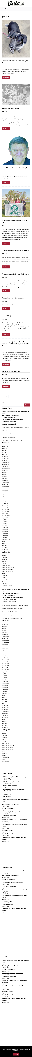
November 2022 (5, 535)
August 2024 (5, 494)
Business (4, 555)
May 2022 (4, 547)
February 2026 (5, 458)
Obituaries (4, 575)
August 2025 (5, 470)
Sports (3, 581)
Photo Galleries (5, 579)
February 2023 (5, 529)
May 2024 (4, 500)
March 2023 (5, 527)
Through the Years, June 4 (10, 108)
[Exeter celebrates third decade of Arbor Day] (16, 203)
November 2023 (5, 512)
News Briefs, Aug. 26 (7, 830)
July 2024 (4, 496)
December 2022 (5, 533)
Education (4, 559)
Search (3, 402)
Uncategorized (5, 583)
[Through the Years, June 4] (16, 94)
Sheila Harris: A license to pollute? (20, 427)
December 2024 (5, 486)
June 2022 (4, 545)
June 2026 (4, 450)
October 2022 (5, 537)
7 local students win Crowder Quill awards (15, 274)
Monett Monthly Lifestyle (8, 567)
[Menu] (2, 8)
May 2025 (4, 476)
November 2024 (5, 488)
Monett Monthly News (7, 569)
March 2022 (5, 549)
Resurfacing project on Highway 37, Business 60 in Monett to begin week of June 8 (16, 344)
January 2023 (5, 531)
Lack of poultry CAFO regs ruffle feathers (12, 419)
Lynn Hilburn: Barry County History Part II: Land (15, 169)
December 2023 (5, 510)
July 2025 (4, 472)
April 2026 (4, 454)
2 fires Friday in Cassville (8, 417)
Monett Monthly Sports (7, 571)
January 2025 (5, 484)
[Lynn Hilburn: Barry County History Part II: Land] (16, 150)
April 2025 (4, 478)
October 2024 (5, 490)
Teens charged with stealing (9, 421)
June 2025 (4, 474)
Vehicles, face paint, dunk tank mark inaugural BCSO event (16, 777)
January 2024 (5, 508)
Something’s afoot (11, 437)
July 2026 (4, 448)
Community (5, 557)
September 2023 (6, 516)
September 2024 (6, 492)
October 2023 (5, 514)
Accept (16, 1054)
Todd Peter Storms (16, 434)
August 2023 (5, 517)
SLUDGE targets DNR (16, 440)
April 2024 (4, 502)
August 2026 (5, 446)
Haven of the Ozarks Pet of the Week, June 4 (15, 62)
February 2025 (5, 482)
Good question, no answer (16, 431)
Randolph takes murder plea (11, 371)
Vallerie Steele (5, 431)
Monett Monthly (6, 565)
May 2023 (4, 523)
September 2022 (6, 539)
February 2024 (5, 506)
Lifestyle (4, 563)
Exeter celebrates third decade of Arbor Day (14, 221)
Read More (6, 78)
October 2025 (5, 466)
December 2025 (5, 462)
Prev (6, 396)
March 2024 (5, 504)
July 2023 (4, 520)
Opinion (4, 577)
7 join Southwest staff (7, 834)
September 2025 (6, 468)
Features (4, 561)
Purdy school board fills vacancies (13, 298)
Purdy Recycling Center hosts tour (10, 415)
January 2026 (5, 460)
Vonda (3, 437)
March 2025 (5, 480)
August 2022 (5, 541)
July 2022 (4, 543)
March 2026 (5, 456)
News (3, 573)
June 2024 (4, 498)
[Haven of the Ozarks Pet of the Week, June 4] (16, 38)
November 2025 (5, 464)
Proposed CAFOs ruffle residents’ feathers (15, 250)
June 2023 (4, 521)
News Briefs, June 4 (8, 316)
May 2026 (4, 452)
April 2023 (4, 525)
